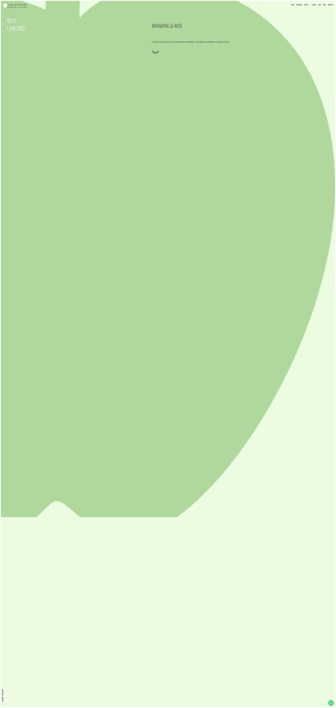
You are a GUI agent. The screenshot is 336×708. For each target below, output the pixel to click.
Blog (324, 5)
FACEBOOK (3, 699)
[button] (331, 703)
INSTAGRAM (3, 692)
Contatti (330, 5)
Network (299, 5)
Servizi (306, 5)
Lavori (314, 5)
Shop (319, 5)
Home (292, 5)
